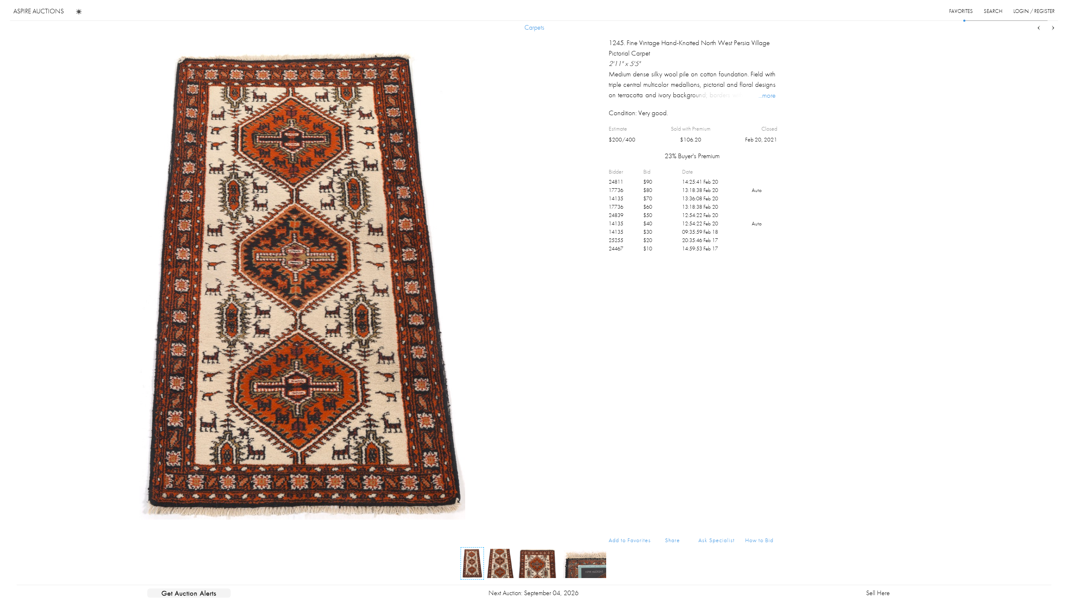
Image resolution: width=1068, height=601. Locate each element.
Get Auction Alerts (189, 593)
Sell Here (878, 592)
